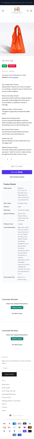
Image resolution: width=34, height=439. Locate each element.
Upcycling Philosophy (9, 394)
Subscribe (9, 374)
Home (4, 410)
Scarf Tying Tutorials (8, 391)
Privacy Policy (6, 397)
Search (4, 404)
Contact (4, 407)
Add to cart (17, 166)
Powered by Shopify (24, 419)
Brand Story (6, 384)
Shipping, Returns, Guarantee (11, 401)
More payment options (17, 177)
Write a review (17, 307)
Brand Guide (6, 388)
